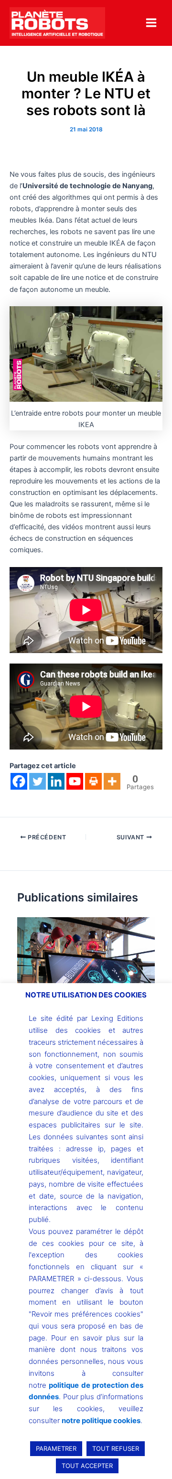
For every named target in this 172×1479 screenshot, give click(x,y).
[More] (112, 781)
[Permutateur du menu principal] (151, 22)
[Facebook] (19, 781)
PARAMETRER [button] (56, 1448)
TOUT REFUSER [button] (115, 1448)
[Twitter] (37, 781)
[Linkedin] (56, 781)
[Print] (93, 781)
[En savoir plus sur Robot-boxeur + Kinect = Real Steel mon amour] (85, 968)
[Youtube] (74, 781)
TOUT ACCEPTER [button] (87, 1465)
